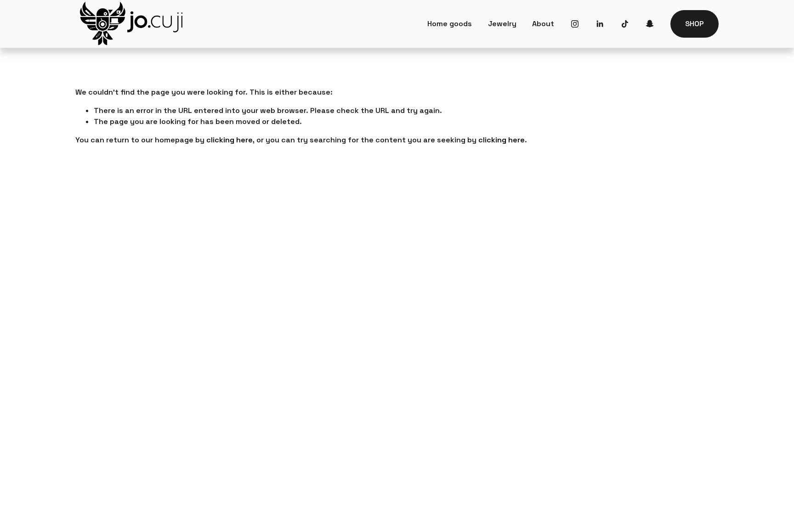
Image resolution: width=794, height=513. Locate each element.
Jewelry (502, 23)
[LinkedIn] (599, 23)
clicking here (229, 140)
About (543, 23)
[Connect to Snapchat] (649, 23)
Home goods (449, 23)
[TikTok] (625, 23)
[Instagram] (574, 23)
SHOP (694, 23)
